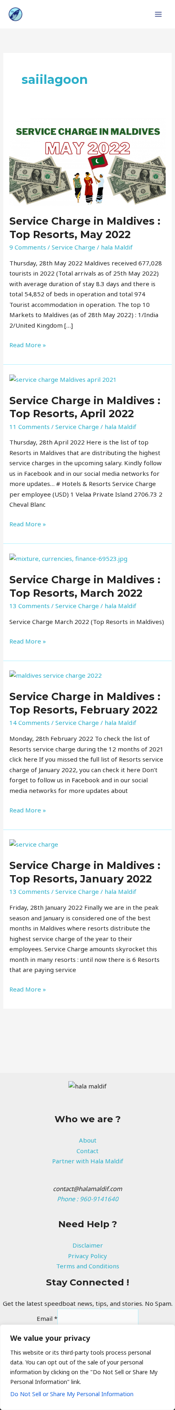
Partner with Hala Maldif (87, 1161)
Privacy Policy (87, 1256)
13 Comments (29, 606)
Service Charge (73, 247)
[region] (87, 1367)
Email (47, 1318)
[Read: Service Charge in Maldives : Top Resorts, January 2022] (33, 844)
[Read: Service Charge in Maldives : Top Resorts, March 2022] (68, 558)
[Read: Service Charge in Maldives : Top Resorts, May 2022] (87, 161)
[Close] (166, 1331)
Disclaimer (87, 1245)
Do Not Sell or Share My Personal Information (71, 1394)
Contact (87, 1151)
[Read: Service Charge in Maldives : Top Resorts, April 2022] (63, 378)
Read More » (27, 344)
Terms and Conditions (87, 1266)
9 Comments (27, 247)
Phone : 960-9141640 (87, 1199)
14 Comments (29, 722)
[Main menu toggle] (158, 14)
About (87, 1140)
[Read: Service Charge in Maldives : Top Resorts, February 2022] (55, 675)
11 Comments (29, 427)
